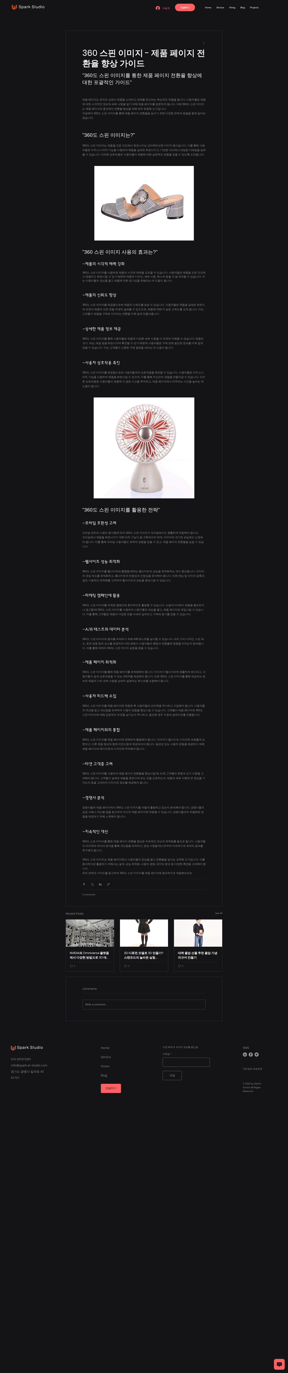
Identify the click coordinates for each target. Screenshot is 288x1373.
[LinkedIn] (245, 1054)
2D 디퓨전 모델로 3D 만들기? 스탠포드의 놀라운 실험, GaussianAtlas (143, 955)
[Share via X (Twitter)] (92, 884)
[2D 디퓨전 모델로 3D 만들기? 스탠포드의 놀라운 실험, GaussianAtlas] (144, 933)
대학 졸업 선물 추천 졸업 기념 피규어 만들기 (197, 955)
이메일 (166, 1054)
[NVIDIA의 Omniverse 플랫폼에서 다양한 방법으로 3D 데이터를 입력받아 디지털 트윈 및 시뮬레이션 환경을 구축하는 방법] (90, 933)
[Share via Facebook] (84, 884)
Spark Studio (32, 7)
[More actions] (204, 43)
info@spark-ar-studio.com (29, 1065)
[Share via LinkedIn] (100, 884)
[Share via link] (108, 884)
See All (218, 913)
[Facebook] (251, 1054)
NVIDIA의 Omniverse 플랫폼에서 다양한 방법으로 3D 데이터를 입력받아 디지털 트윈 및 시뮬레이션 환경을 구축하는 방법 (90, 955)
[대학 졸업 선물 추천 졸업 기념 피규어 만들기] (198, 933)
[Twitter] (256, 1054)
